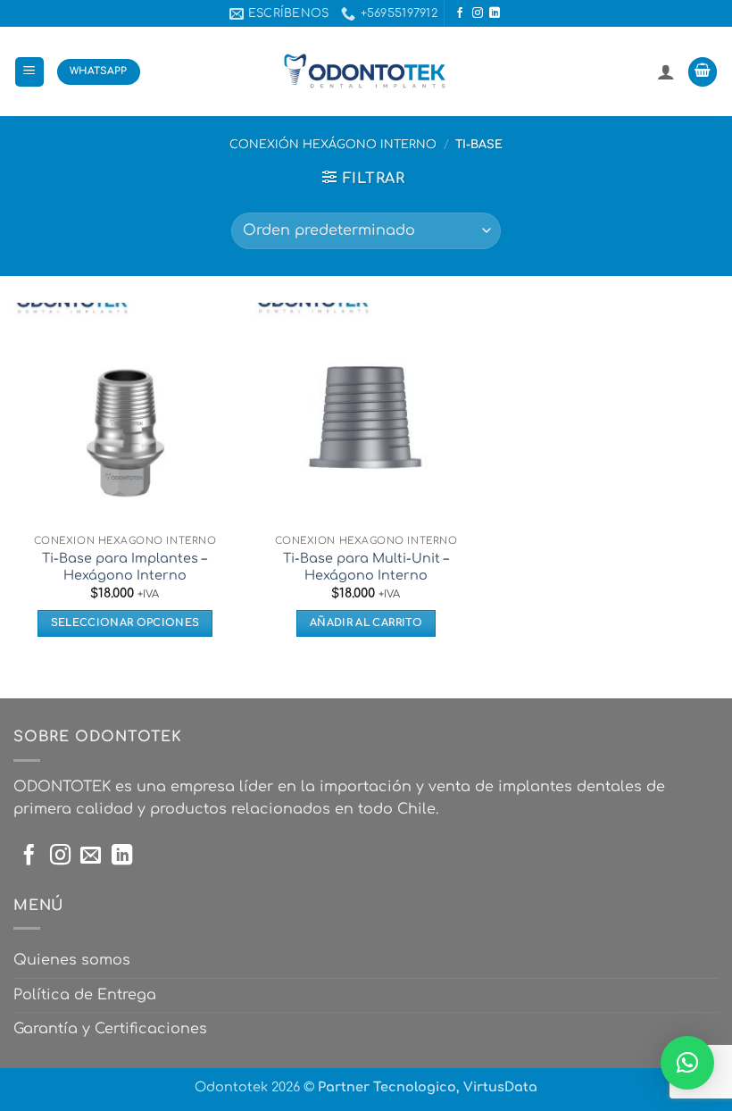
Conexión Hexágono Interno (333, 144)
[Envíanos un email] (90, 856)
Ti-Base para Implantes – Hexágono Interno (124, 566)
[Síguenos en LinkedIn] (494, 13)
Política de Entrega (84, 995)
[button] (29, 72)
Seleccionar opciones (125, 623)
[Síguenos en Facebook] (459, 13)
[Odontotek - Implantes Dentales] (366, 72)
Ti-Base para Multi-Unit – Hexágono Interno (366, 566)
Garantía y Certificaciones (110, 1029)
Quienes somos (71, 960)
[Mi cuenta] (666, 71)
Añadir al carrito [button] (366, 623)
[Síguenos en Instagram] (477, 13)
